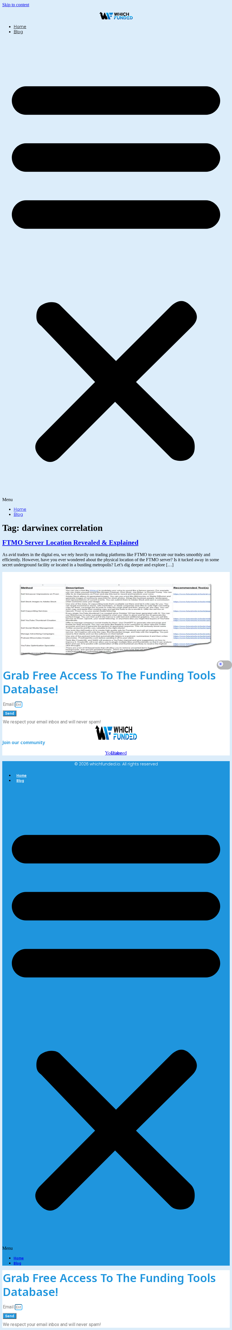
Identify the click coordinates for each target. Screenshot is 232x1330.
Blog (18, 31)
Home (20, 26)
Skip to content (15, 4)
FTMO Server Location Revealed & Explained (70, 542)
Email (9, 704)
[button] (116, 270)
